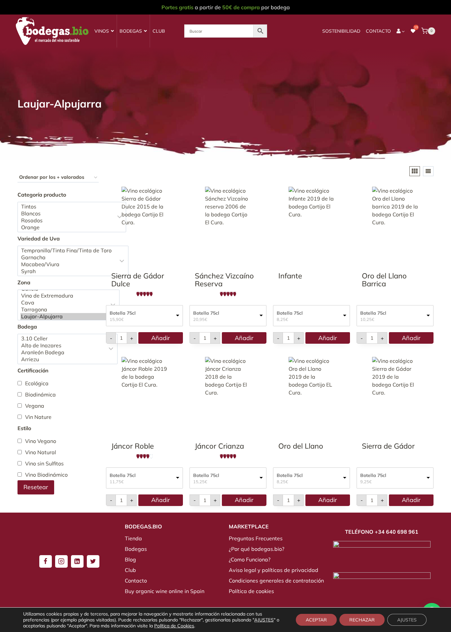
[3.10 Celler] (63, 338)
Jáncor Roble (132, 446)
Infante (290, 275)
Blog (130, 559)
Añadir (160, 338)
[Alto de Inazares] (63, 345)
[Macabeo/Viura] (68, 264)
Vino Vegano (40, 441)
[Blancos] (67, 213)
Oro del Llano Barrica (384, 279)
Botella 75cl (123, 313)
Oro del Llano (300, 446)
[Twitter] (93, 561)
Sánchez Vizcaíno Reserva (224, 279)
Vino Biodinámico (46, 474)
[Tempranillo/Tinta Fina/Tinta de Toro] (68, 250)
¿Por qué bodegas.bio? (256, 549)
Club (159, 31)
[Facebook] (45, 561)
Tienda (133, 538)
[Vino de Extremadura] (64, 295)
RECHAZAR (362, 620)
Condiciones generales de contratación (276, 580)
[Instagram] (61, 561)
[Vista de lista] (428, 171)
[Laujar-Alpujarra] (64, 316)
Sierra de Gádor (388, 446)
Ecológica (37, 383)
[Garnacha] (68, 257)
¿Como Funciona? (249, 559)
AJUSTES (264, 620)
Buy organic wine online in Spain (164, 591)
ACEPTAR (316, 620)
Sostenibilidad (341, 31)
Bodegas (131, 31)
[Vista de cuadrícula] (414, 171)
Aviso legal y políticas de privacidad (273, 570)
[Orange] (67, 227)
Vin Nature (38, 417)
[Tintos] (67, 206)
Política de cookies (251, 591)
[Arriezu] (63, 359)
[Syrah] (68, 271)
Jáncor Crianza (219, 446)
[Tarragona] (64, 309)
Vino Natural (40, 452)
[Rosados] (67, 220)
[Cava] (64, 302)
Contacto (378, 31)
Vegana (34, 405)
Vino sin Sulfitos (44, 463)
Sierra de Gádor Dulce (137, 279)
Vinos (101, 31)
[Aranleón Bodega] (63, 352)
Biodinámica (40, 394)
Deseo (171, 259)
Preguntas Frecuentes (256, 538)
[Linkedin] (77, 561)
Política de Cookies (174, 626)
